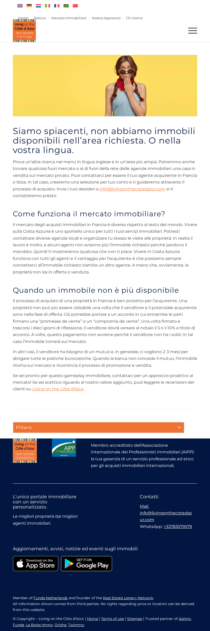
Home (23, 18)
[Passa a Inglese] (20, 6)
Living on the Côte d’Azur (57, 388)
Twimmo (76, 625)
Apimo (185, 618)
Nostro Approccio (106, 18)
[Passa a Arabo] (66, 6)
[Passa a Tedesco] (29, 6)
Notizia (40, 18)
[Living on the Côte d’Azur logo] (24, 30)
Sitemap (134, 618)
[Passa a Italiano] (47, 6)
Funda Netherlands (51, 598)
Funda (18, 625)
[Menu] (190, 30)
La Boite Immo (39, 625)
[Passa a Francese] (56, 6)
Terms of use (112, 618)
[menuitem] (23, 18)
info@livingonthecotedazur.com (132, 189)
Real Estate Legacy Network (128, 598)
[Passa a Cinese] (75, 6)
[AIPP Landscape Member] (64, 448)
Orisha (60, 625)
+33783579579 (178, 526)
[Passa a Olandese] (38, 6)
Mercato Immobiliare (69, 18)
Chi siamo (134, 18)
